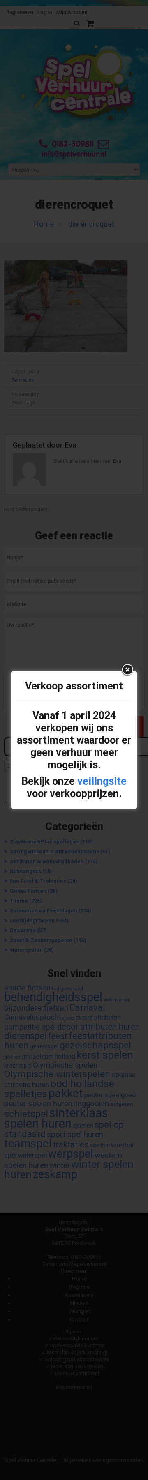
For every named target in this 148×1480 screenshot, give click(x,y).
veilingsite (102, 781)
